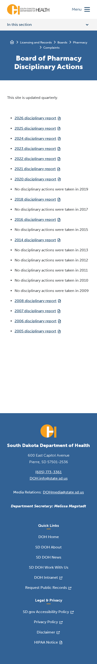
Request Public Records (46, 587)
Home (12, 42)
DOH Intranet (46, 577)
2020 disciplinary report (35, 179)
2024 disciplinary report (35, 138)
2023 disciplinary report (35, 148)
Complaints (51, 47)
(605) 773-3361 (48, 472)
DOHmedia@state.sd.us (63, 492)
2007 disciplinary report (35, 311)
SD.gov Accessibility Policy (46, 612)
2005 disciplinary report (35, 331)
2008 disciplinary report (36, 301)
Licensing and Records (36, 42)
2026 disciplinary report (35, 118)
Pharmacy (80, 42)
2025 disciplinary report (35, 128)
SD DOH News (48, 557)
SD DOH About (48, 547)
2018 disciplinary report (35, 199)
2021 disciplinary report (35, 169)
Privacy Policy (46, 622)
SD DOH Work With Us (48, 567)
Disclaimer (46, 632)
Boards (62, 42)
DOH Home (48, 537)
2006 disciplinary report (36, 321)
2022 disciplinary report (35, 158)
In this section (19, 24)
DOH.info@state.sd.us (49, 478)
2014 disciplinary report (35, 240)
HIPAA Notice (46, 642)
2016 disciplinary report (35, 219)
